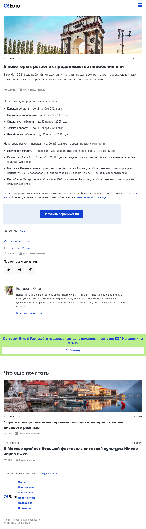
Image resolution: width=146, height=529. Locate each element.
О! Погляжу (73, 350)
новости (16, 248)
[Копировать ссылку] (30, 269)
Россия (26, 248)
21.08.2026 (137, 416)
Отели (22, 482)
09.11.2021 (137, 58)
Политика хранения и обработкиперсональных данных (22, 521)
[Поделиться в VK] (8, 269)
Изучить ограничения (62, 214)
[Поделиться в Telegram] (19, 269)
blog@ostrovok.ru (50, 473)
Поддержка (25, 502)
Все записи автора (29, 313)
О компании (25, 492)
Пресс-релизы (27, 497)
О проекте (24, 508)
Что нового (12, 58)
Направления (26, 487)
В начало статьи (19, 241)
